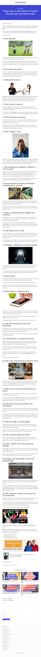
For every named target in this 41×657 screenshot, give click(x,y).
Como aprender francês (5, 630)
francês (19, 113)
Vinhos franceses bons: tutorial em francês (10, 593)
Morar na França (4, 642)
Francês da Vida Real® (5, 638)
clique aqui (20, 556)
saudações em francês (15, 357)
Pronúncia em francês (5, 645)
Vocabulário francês (5, 649)
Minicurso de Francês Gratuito (14, 529)
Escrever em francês (5, 635)
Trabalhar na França (5, 646)
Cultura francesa (21, 8)
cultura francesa (6, 565)
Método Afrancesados (5, 641)
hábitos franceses (14, 565)
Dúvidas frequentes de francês (6, 634)
